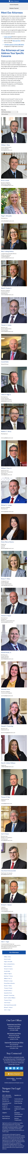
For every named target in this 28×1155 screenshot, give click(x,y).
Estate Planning (18, 1103)
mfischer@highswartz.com (7, 294)
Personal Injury (18, 1116)
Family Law (4, 1106)
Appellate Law (17, 1095)
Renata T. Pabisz (5, 579)
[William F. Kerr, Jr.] (14, 453)
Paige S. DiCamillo (6, 216)
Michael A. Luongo (6, 505)
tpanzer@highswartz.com (7, 622)
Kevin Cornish (5, 180)
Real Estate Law (6, 1118)
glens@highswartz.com (6, 874)
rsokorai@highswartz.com (7, 911)
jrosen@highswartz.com (6, 840)
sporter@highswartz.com (7, 695)
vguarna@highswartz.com (7, 331)
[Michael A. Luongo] (14, 490)
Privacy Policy (19, 1078)
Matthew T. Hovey (6, 431)
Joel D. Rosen (5, 834)
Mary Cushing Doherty (7, 251)
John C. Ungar (5, 941)
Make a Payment (14, 1)
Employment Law (18, 1101)
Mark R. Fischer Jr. (6, 288)
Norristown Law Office (14, 1033)
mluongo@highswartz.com (7, 511)
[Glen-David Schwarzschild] (14, 856)
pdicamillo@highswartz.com (7, 221)
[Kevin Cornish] (14, 166)
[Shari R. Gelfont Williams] (14, 748)
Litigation (4, 1112)
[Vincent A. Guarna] (14, 310)
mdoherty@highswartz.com (7, 257)
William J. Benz (5, 145)
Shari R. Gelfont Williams (8, 763)
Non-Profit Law (6, 1116)
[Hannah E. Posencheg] (14, 711)
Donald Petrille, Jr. (6, 652)
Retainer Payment (14, 8)
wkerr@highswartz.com (6, 474)
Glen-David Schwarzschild (8, 870)
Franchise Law (17, 1106)
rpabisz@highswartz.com (7, 585)
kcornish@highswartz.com (7, 185)
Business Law (5, 1099)
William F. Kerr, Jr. (6, 468)
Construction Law (18, 1099)
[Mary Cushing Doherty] (14, 236)
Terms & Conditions (10, 1078)
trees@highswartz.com (6, 803)
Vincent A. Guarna (6, 325)
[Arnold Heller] (14, 347)
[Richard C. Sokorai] (14, 890)
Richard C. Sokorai (6, 905)
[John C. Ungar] (14, 927)
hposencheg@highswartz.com (8, 732)
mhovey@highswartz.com (7, 437)
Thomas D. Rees (5, 797)
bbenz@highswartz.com (6, 150)
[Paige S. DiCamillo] (14, 201)
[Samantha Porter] (14, 674)
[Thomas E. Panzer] (14, 601)
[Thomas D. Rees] (14, 782)
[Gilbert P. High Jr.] (14, 380)
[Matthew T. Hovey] (14, 417)
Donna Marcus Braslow (7, 542)
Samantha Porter (5, 689)
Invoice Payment (14, 4)
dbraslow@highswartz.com (7, 548)
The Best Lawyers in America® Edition (14, 44)
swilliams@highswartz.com (7, 766)
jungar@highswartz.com (6, 948)
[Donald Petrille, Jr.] (14, 638)
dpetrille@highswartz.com (7, 658)
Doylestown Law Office (14, 1024)
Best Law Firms (16, 40)
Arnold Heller (5, 362)
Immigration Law (6, 1109)
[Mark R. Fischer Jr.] (14, 273)
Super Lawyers (8, 36)
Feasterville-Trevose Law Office (14, 1042)
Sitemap (14, 1079)
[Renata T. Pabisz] (14, 564)
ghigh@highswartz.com (6, 401)
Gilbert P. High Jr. (6, 394)
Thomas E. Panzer (6, 615)
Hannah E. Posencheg (7, 726)
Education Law (5, 1101)
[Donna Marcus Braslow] (14, 527)
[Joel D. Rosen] (14, 819)
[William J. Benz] (14, 130)
